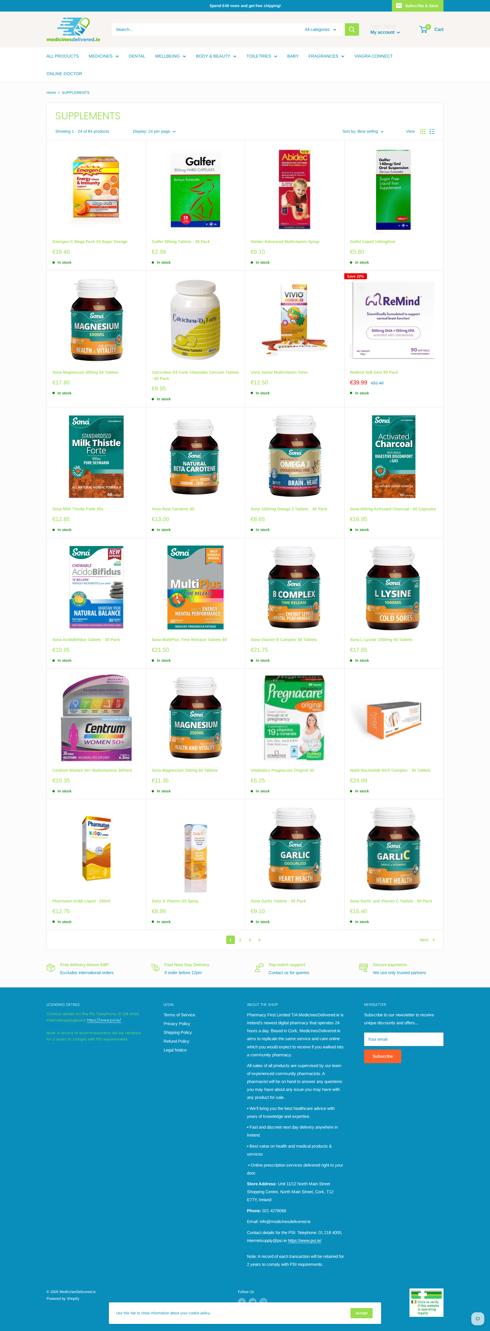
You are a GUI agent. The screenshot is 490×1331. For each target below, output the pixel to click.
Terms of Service (179, 1014)
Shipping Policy (178, 1032)
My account (383, 32)
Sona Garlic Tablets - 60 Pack (278, 901)
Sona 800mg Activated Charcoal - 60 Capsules (393, 509)
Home (51, 92)
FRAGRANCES (323, 56)
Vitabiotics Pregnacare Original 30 (282, 770)
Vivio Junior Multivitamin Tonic (279, 372)
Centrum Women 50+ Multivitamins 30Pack (92, 770)
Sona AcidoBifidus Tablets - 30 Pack (86, 639)
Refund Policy (176, 1041)
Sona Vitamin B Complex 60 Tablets (284, 639)
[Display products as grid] (422, 131)
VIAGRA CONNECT (373, 56)
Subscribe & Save (421, 5)
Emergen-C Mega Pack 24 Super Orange (89, 241)
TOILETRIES (258, 56)
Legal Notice (175, 1050)
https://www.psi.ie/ (104, 1020)
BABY (293, 56)
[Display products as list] (432, 131)
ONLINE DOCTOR (64, 73)
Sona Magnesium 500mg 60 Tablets (85, 372)
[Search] (352, 29)
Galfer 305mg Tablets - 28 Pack (181, 241)
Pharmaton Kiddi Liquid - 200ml (81, 901)
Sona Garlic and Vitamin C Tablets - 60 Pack (391, 901)
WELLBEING (167, 56)
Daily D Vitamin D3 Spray (175, 901)
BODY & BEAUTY (213, 56)
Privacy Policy (177, 1023)
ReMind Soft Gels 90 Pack (374, 372)
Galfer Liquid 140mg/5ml (372, 241)
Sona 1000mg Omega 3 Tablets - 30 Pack (289, 509)
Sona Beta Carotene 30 (173, 509)
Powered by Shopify (63, 1298)
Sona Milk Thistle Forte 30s (78, 509)
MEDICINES (101, 56)
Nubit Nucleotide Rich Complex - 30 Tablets (390, 770)
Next (424, 940)
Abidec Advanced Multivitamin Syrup (285, 241)
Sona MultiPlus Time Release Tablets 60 (189, 639)
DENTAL (137, 56)
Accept (362, 1313)
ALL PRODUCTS (63, 56)
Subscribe (383, 1056)
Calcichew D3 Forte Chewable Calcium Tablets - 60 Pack (195, 375)
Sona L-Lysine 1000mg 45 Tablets (381, 639)
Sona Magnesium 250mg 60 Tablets (185, 770)
